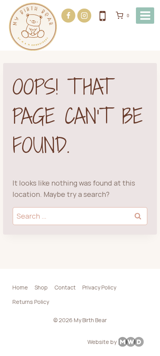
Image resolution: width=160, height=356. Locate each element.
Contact (65, 287)
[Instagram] (84, 16)
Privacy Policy (99, 287)
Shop (41, 287)
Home (20, 287)
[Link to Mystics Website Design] (134, 342)
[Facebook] (68, 16)
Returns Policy (30, 301)
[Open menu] (145, 15)
